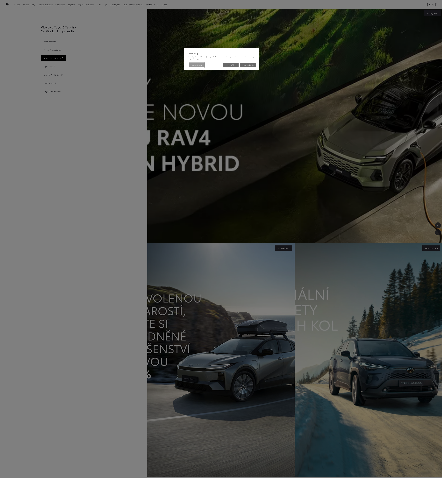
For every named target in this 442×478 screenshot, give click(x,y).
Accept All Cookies (248, 65)
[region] (221, 59)
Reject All (231, 65)
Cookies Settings (196, 65)
